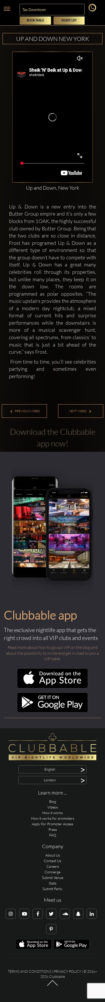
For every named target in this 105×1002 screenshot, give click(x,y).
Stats (52, 883)
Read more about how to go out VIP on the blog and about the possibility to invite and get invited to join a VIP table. (52, 653)
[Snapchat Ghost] (78, 914)
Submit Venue (52, 877)
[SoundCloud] (65, 914)
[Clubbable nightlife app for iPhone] (52, 687)
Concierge (52, 872)
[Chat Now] (93, 10)
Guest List (68, 20)
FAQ (52, 835)
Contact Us (52, 861)
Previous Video (27, 411)
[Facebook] (38, 914)
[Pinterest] (51, 929)
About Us (52, 855)
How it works (52, 813)
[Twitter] (51, 914)
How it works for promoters (52, 818)
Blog (52, 801)
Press (52, 829)
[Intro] (52, 985)
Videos (52, 807)
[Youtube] (24, 914)
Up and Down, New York (52, 188)
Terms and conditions (29, 971)
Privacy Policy (67, 971)
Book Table (35, 20)
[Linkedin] (92, 914)
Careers (52, 866)
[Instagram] (11, 914)
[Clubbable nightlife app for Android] (52, 711)
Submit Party (52, 889)
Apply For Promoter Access (52, 824)
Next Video (78, 411)
